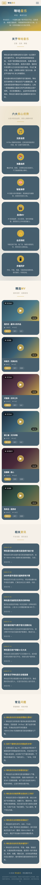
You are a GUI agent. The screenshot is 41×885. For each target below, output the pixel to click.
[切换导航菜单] (37, 3)
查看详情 (7, 562)
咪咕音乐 (18, 873)
